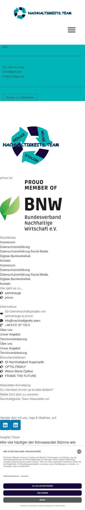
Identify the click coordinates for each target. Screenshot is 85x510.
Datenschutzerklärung (15, 246)
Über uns (6, 329)
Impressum (7, 242)
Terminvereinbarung (13, 339)
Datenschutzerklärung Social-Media (24, 251)
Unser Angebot (10, 334)
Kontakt (5, 260)
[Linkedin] (5, 425)
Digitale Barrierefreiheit (15, 256)
